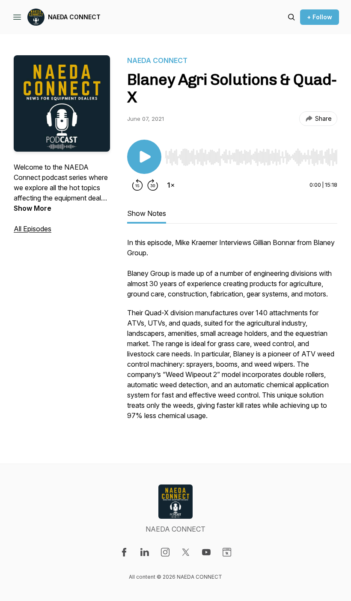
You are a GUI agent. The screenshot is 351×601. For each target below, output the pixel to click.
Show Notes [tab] (146, 213)
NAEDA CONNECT (74, 17)
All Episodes (32, 228)
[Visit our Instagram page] (165, 552)
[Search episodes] (291, 17)
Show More (32, 208)
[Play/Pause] (144, 157)
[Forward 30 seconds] (153, 185)
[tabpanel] (232, 333)
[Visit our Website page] (227, 552)
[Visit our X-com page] (185, 552)
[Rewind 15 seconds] (137, 185)
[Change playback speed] (170, 185)
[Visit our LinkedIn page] (144, 552)
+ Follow (319, 17)
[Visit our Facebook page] (124, 552)
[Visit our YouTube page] (206, 552)
